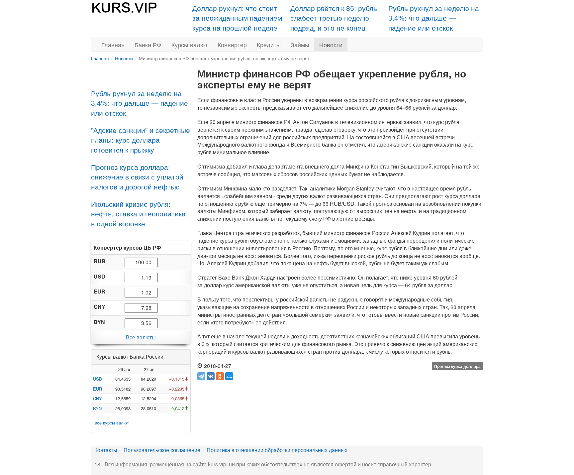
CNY (97, 398)
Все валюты (141, 337)
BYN (97, 408)
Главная (113, 44)
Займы (300, 44)
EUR (97, 389)
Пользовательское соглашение (162, 450)
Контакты (105, 450)
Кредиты (269, 44)
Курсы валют (189, 44)
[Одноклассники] (220, 376)
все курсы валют (112, 422)
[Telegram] (201, 376)
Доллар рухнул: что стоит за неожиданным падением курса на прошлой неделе (237, 18)
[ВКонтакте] (211, 376)
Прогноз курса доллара (457, 366)
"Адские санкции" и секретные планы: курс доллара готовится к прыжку (140, 140)
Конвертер (232, 44)
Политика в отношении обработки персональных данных (277, 450)
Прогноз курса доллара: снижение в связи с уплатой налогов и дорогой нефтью (137, 176)
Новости (330, 44)
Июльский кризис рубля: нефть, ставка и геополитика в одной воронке (138, 213)
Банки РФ (148, 44)
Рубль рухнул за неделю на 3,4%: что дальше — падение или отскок (433, 18)
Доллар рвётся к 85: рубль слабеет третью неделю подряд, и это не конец (333, 18)
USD (97, 379)
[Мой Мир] (229, 376)
